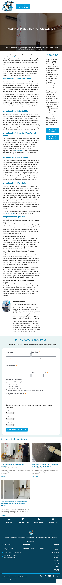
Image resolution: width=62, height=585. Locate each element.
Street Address (11, 366)
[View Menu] (53, 518)
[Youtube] (49, 576)
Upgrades (41, 548)
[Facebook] (41, 576)
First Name (9, 352)
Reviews (56, 563)
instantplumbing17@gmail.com (13, 552)
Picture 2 (9, 416)
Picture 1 (9, 410)
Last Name (35, 352)
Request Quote (23, 523)
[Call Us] (9, 518)
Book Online (38, 523)
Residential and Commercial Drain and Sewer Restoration (25, 390)
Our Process (55, 552)
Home (57, 549)
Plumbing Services (28, 548)
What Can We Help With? (14, 379)
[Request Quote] (23, 518)
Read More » (3, 476)
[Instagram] (45, 576)
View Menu (53, 523)
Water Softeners (13, 386)
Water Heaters (12, 384)
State (33, 372)
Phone (42, 359)
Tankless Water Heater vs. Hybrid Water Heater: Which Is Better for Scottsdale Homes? (14, 503)
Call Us (9, 523)
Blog (57, 566)
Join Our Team (56, 570)
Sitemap (17, 580)
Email (8, 359)
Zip (45, 372)
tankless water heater (19, 57)
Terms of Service (10, 580)
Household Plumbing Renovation (18, 382)
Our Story (56, 555)
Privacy (3, 580)
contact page (10, 213)
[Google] (58, 576)
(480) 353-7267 (8, 549)
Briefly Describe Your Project (15, 394)
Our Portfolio (55, 558)
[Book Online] (38, 518)
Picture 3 (9, 422)
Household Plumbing (14, 388)
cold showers (19, 150)
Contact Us (56, 561)
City (7, 372)
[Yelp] (54, 576)
